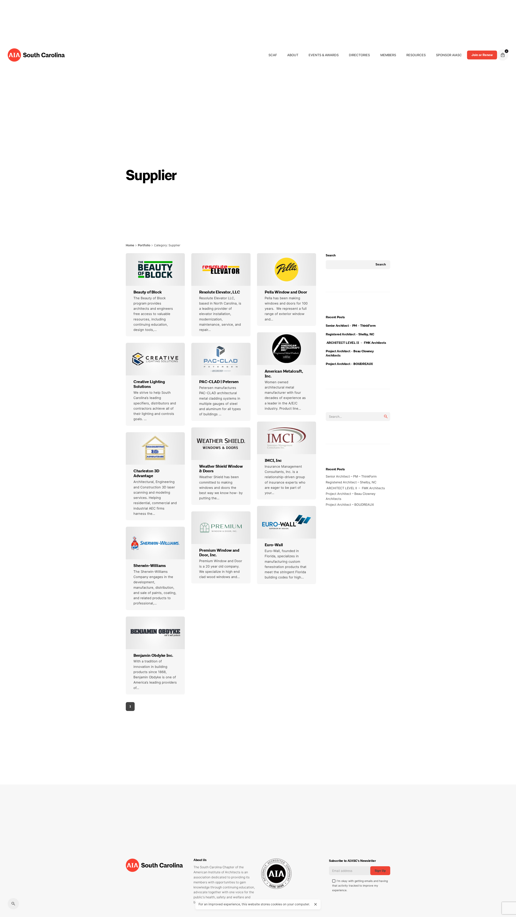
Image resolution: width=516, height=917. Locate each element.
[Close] (315, 904)
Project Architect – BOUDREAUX (350, 364)
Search (331, 255)
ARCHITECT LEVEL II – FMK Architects (357, 343)
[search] (385, 416)
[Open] (139, 264)
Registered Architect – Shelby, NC (351, 334)
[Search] (13, 903)
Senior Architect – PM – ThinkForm (351, 326)
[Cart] (502, 55)
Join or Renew (482, 55)
